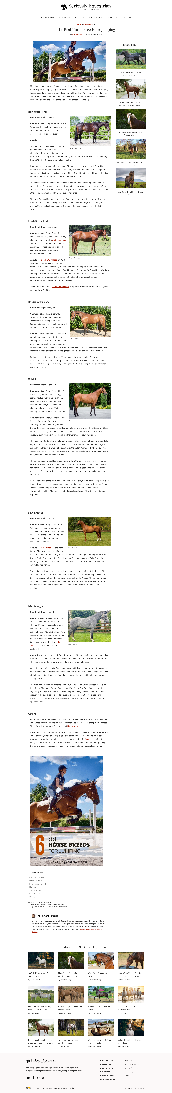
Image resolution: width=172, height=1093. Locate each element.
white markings (59, 240)
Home (79, 24)
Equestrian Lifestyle (36, 902)
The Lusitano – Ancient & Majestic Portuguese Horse (47, 904)
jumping (88, 739)
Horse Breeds (48, 18)
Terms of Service (131, 1068)
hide (41, 872)
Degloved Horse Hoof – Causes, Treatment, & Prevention (48, 907)
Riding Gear (113, 18)
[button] (124, 17)
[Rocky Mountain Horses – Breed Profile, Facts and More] (131, 59)
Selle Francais (35, 890)
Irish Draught (34, 894)
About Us (128, 1061)
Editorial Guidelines (132, 1064)
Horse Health (106, 1068)
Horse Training (96, 18)
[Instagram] (38, 1077)
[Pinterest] (28, 1077)
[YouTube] (43, 1077)
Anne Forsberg (77, 34)
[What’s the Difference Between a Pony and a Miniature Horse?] (131, 149)
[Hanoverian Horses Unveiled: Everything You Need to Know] (131, 89)
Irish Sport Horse (36, 877)
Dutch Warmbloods (60, 287)
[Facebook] (33, 1077)
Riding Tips (79, 18)
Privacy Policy (130, 1072)
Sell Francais (47, 548)
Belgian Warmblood (37, 884)
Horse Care (64, 18)
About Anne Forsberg (48, 916)
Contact (128, 1076)
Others (32, 897)
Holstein (32, 887)
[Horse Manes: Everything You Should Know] (131, 178)
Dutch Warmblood (49, 260)
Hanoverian (72, 726)
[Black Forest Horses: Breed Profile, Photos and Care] (131, 119)
